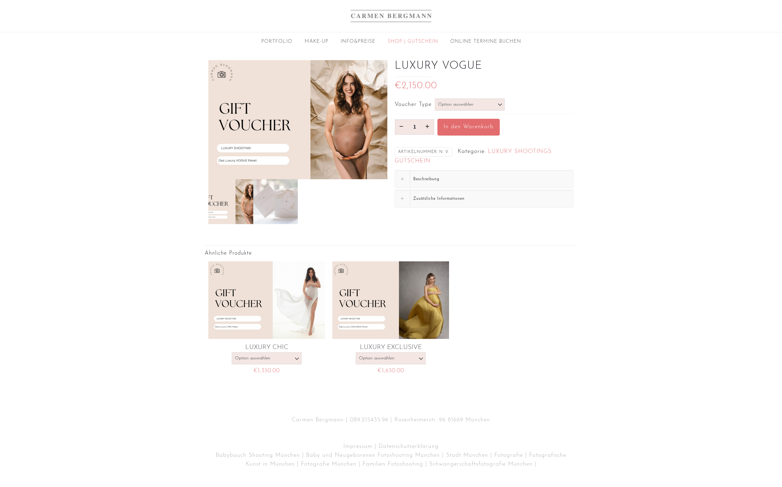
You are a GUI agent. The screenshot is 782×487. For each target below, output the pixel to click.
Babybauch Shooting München (258, 455)
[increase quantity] (427, 127)
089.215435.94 (369, 420)
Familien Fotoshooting (393, 464)
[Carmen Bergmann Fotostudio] (391, 16)
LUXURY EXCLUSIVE (391, 347)
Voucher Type (413, 104)
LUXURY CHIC (266, 347)
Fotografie (508, 455)
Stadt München (467, 455)
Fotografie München (328, 464)
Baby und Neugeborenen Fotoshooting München (373, 455)
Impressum (357, 446)
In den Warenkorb (469, 127)
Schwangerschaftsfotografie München (481, 464)
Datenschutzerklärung (408, 446)
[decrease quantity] (401, 127)
